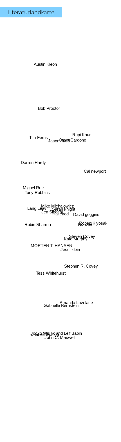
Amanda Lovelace (76, 300)
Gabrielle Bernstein (59, 305)
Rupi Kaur (81, 130)
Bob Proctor (49, 107)
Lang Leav (36, 207)
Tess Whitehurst (50, 272)
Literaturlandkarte (31, 12)
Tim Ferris (39, 135)
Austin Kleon (46, 62)
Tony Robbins (37, 186)
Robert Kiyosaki (93, 220)
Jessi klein (70, 249)
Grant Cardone (72, 140)
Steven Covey (82, 238)
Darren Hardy (33, 162)
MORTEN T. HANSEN (51, 244)
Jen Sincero (52, 212)
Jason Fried (58, 142)
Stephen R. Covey (81, 268)
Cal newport (95, 175)
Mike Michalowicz (57, 204)
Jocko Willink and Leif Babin (58, 337)
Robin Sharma (37, 226)
